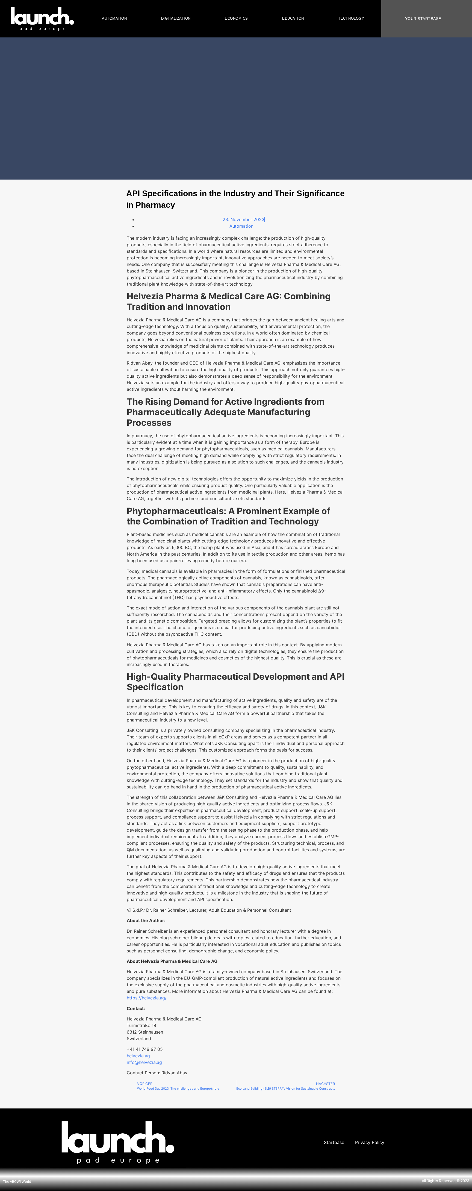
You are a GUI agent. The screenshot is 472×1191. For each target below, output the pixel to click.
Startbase (334, 1142)
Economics (236, 18)
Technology (351, 18)
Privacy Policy (369, 1142)
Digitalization (176, 18)
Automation (114, 18)
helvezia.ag (138, 1055)
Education (293, 18)
